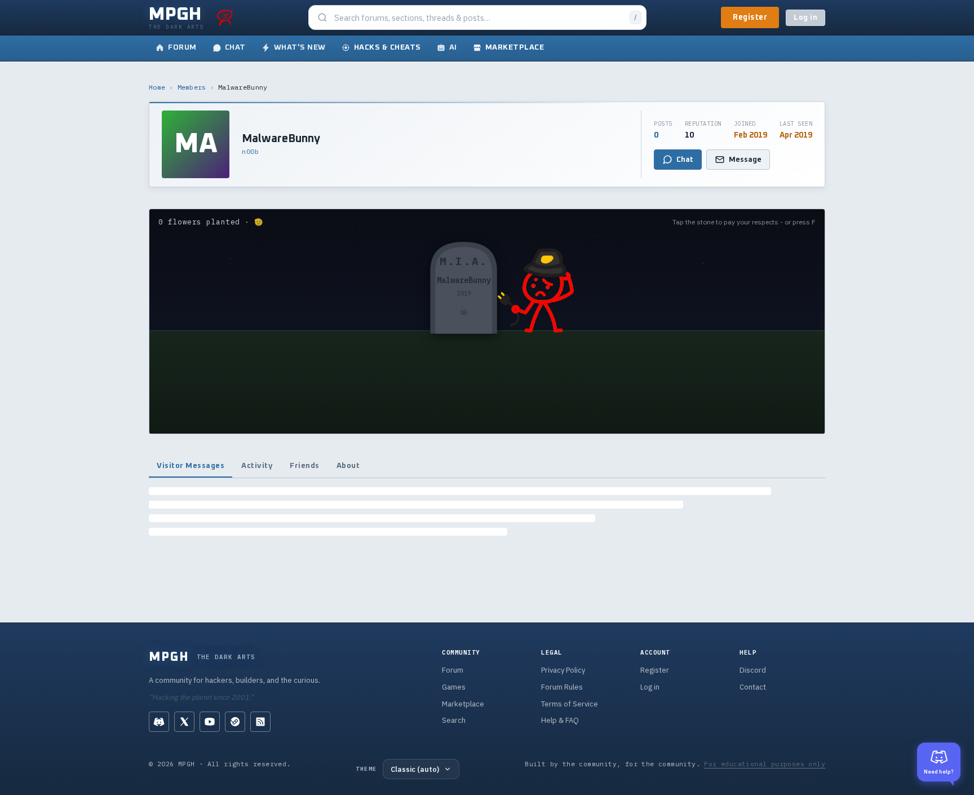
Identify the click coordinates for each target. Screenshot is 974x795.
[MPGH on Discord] (159, 722)
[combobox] (478, 17)
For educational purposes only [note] (764, 763)
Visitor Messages (190, 466)
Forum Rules (562, 687)
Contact (753, 687)
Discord (753, 670)
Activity (257, 466)
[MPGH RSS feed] (260, 722)
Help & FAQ (560, 720)
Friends (305, 466)
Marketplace (463, 704)
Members (192, 87)
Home (157, 87)
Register (750, 17)
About (348, 466)
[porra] (224, 17)
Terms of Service (569, 704)
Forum (452, 670)
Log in (805, 17)
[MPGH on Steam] (235, 722)
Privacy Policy (563, 670)
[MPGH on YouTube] (210, 722)
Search (454, 720)
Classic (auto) (415, 769)
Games (454, 687)
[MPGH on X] (184, 722)
